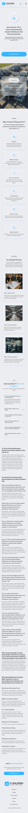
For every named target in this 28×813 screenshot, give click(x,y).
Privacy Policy (14, 804)
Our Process (14, 795)
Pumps (14, 792)
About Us (14, 789)
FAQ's (14, 801)
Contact (14, 798)
